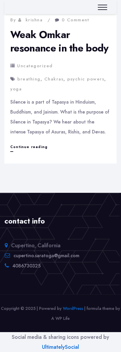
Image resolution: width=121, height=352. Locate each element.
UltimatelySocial (60, 347)
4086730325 (26, 265)
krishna (34, 20)
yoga (16, 89)
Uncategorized (35, 66)
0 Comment (75, 20)
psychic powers (85, 79)
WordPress (73, 308)
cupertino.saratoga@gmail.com (46, 255)
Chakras (54, 79)
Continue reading (29, 148)
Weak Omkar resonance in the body (59, 41)
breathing (29, 79)
